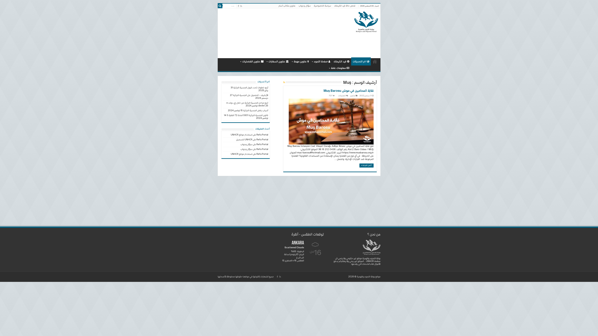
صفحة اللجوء (321, 62)
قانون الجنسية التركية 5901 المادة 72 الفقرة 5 (247, 115)
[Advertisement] (276, 33)
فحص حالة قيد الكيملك (344, 6)
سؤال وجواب (305, 6)
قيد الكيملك (340, 62)
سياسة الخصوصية (322, 6)
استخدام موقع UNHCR (241, 135)
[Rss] (241, 6)
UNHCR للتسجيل (244, 140)
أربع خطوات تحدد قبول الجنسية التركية (250, 88)
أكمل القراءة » (366, 165)
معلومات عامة (338, 68)
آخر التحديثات (359, 62)
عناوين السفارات (276, 62)
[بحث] (220, 6)
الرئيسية (375, 61)
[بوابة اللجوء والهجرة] (366, 21)
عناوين (352, 96)
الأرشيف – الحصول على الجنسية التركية (250, 95)
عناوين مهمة (300, 62)
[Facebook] (238, 6)
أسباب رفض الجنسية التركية (255, 111)
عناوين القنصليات (251, 62)
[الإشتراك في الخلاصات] (284, 82)
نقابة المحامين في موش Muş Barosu (349, 91)
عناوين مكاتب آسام (286, 6)
